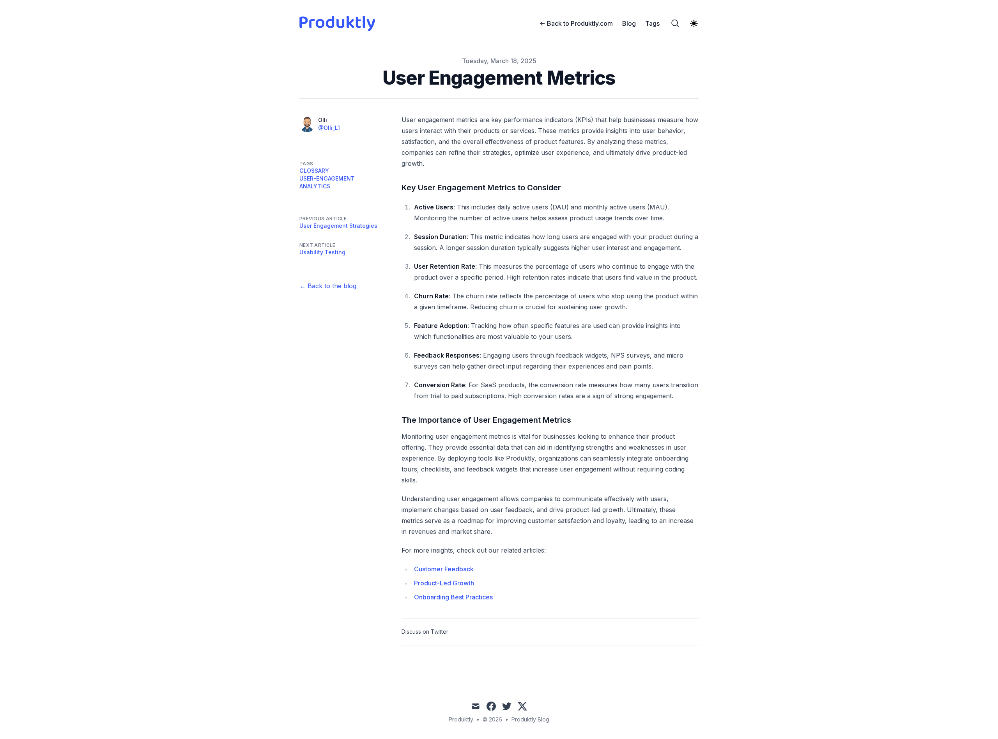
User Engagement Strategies (338, 225)
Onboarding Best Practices (453, 597)
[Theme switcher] (694, 23)
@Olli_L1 (329, 127)
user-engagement (327, 178)
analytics (314, 186)
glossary (314, 170)
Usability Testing (322, 252)
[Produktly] (339, 23)
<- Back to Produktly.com (576, 23)
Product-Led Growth (444, 583)
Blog (629, 23)
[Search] (675, 23)
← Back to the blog (327, 286)
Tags (652, 23)
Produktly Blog (530, 719)
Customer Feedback (444, 569)
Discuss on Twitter (425, 631)
